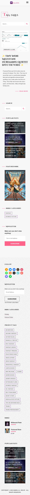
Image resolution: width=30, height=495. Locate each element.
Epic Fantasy (10, 343)
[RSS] (10, 273)
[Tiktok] (17, 273)
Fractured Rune (11, 354)
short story (10, 395)
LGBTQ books (10, 368)
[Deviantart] (10, 276)
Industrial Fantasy (12, 364)
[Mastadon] (6, 276)
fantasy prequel (11, 350)
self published (11, 392)
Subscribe (12, 299)
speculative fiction (12, 399)
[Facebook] (14, 269)
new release (10, 371)
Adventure (9, 330)
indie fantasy (10, 361)
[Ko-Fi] (21, 273)
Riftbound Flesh (11, 382)
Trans (8, 406)
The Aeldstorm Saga (13, 402)
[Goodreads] (17, 269)
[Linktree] (6, 273)
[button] (27, 2)
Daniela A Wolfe (11, 340)
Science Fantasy (11, 385)
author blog (10, 336)
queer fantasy (11, 378)
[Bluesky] (10, 269)
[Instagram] (21, 269)
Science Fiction (11, 216)
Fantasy (8, 213)
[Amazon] (6, 269)
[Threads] (14, 273)
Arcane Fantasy (11, 333)
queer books (10, 375)
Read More (23, 91)
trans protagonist (12, 409)
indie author (10, 357)
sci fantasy (10, 388)
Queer (19, 371)
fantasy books (11, 347)
